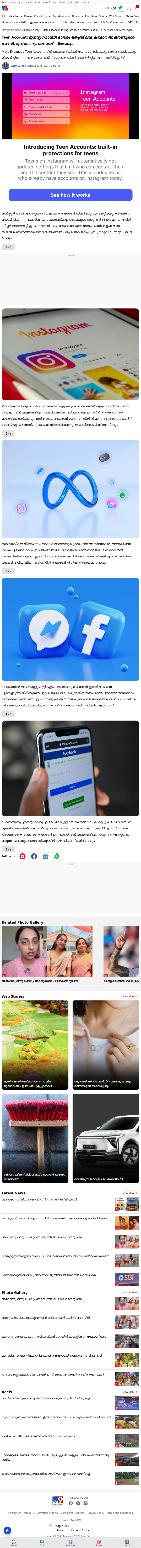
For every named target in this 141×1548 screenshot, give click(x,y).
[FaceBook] (71, 1503)
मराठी (37, 2)
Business (77, 16)
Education (91, 16)
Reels (7, 1391)
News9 (12, 2)
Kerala (28, 16)
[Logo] (5, 8)
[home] (3, 16)
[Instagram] (86, 1503)
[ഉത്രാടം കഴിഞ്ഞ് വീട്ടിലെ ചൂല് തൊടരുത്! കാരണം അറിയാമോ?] (35, 1096)
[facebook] (34, 856)
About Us (29, 1512)
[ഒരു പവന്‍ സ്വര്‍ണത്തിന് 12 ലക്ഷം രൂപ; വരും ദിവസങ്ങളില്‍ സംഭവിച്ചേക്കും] (106, 1003)
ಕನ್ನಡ (21, 2)
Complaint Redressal (73, 1512)
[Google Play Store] (60, 1528)
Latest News (13, 1192)
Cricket (38, 16)
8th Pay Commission (112, 22)
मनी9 (77, 2)
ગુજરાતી (46, 2)
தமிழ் (70, 2)
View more (129, 996)
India (48, 16)
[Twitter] (78, 1503)
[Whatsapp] (120, 9)
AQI (113, 8)
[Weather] (108, 8)
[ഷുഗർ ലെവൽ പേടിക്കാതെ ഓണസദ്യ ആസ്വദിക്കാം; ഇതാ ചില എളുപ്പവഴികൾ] (35, 1003)
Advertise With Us (47, 1512)
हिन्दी (4, 2)
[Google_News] (45, 856)
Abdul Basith (18, 65)
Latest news (15, 16)
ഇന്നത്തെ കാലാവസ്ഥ (42, 22)
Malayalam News (11, 30)
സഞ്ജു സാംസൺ (87, 22)
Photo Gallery (31, 30)
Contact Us (14, 1512)
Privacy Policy (96, 1512)
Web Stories (116, 16)
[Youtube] (22, 856)
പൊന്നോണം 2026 (16, 22)
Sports (103, 16)
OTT (130, 22)
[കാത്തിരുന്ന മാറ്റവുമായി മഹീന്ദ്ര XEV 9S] (106, 1096)
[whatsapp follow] (57, 856)
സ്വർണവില (66, 22)
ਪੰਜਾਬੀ (62, 2)
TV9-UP (86, 2)
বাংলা (55, 2)
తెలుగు (29, 2)
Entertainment (61, 16)
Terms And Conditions (120, 1512)
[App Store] (81, 1531)
